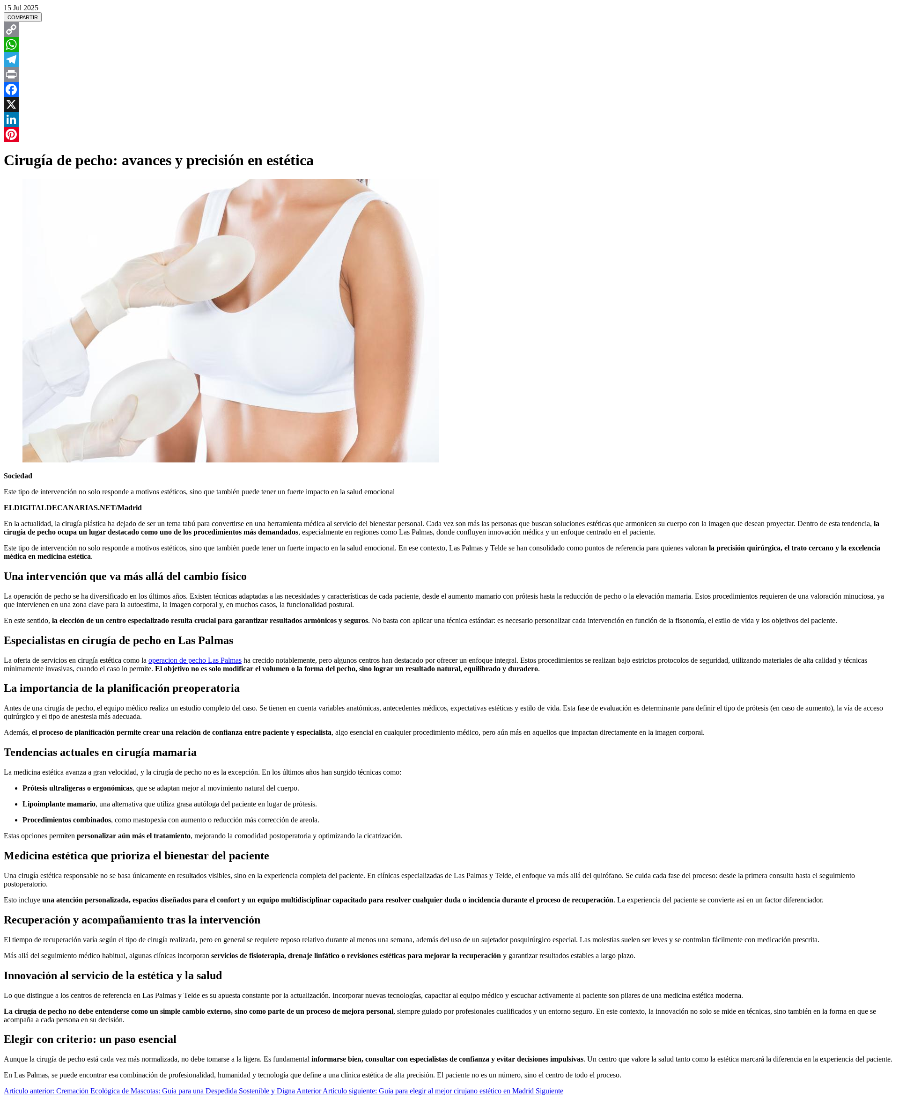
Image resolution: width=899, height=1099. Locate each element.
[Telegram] (449, 59)
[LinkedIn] (449, 119)
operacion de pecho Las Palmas (195, 660)
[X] (449, 104)
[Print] (449, 74)
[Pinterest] (449, 134)
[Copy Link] (449, 29)
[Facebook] (449, 89)
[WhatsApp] (449, 44)
